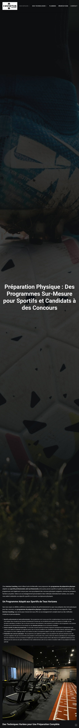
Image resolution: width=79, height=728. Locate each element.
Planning (52, 6)
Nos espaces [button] (23, 6)
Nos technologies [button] (39, 6)
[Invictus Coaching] (9, 6)
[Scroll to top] (76, 725)
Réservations (63, 6)
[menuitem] (24, 6)
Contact (74, 6)
